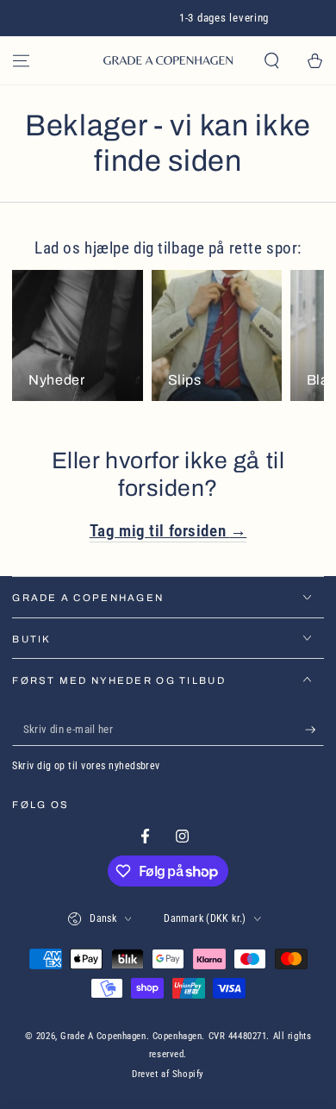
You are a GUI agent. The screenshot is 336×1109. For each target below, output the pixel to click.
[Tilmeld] (314, 729)
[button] (272, 60)
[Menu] (21, 60)
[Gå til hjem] (168, 60)
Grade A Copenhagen (103, 1036)
